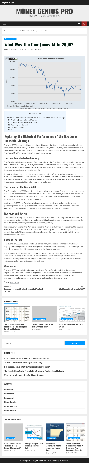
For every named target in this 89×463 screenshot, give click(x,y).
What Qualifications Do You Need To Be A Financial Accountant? (27, 358)
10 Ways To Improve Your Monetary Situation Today (23, 362)
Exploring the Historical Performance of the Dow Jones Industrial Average (35, 117)
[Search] (79, 24)
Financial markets (10, 39)
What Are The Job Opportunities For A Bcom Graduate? (24, 375)
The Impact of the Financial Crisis (22, 122)
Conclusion (13, 130)
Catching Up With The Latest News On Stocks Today (44, 314)
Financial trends (10, 410)
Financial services (10, 406)
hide (39, 113)
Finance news (9, 393)
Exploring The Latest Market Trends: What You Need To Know (23, 289)
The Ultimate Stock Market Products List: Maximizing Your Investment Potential (17, 314)
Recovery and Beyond (18, 125)
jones (17, 282)
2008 (11, 282)
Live (84, 23)
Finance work (9, 398)
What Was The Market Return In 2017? (72, 314)
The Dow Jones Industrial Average (23, 120)
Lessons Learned (16, 127)
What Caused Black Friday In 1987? (72, 287)
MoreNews (52, 460)
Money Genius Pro (44, 11)
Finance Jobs (9, 389)
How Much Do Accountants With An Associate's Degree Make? (27, 366)
